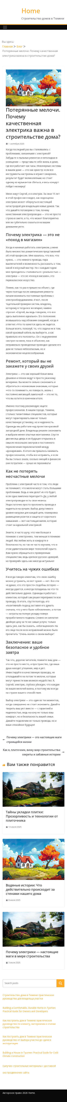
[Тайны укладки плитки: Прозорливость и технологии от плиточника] (33, 774)
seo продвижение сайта (16, 1072)
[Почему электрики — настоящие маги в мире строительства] (33, 914)
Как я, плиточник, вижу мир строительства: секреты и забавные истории (31, 752)
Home (30, 10)
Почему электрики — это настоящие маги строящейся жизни (34, 739)
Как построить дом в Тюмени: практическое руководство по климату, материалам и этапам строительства (29, 1024)
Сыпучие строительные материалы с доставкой (29, 1065)
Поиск (60, 983)
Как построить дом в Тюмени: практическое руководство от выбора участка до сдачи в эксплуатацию (27, 1040)
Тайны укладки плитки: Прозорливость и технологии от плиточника (32, 816)
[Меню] (5, 27)
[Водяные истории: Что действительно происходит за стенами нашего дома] (33, 841)
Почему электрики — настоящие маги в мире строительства (32, 954)
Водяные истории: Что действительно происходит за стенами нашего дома (30, 889)
